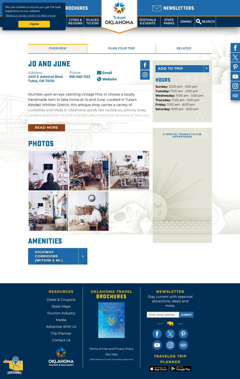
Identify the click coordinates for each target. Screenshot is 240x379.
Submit (186, 314)
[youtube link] (157, 345)
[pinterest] (235, 67)
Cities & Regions (75, 21)
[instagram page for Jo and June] (145, 75)
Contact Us (61, 340)
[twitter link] (170, 334)
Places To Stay (92, 21)
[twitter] (235, 57)
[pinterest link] (183, 334)
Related (184, 48)
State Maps (61, 306)
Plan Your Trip (121, 48)
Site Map (111, 354)
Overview (57, 48)
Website (109, 79)
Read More (46, 128)
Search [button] (208, 21)
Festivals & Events (147, 21)
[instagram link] (170, 345)
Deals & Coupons (61, 300)
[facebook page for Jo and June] (145, 65)
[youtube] (235, 76)
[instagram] (235, 86)
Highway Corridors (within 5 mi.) (49, 256)
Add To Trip (170, 69)
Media (61, 320)
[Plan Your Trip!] (13, 365)
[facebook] (235, 47)
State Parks (169, 21)
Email (107, 73)
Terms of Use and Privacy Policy (111, 349)
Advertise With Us (61, 327)
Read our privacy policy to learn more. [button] (31, 15)
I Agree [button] (34, 24)
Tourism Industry (61, 313)
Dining (186, 21)
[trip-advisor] (235, 95)
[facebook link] (157, 334)
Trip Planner (61, 333)
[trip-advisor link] (183, 345)
